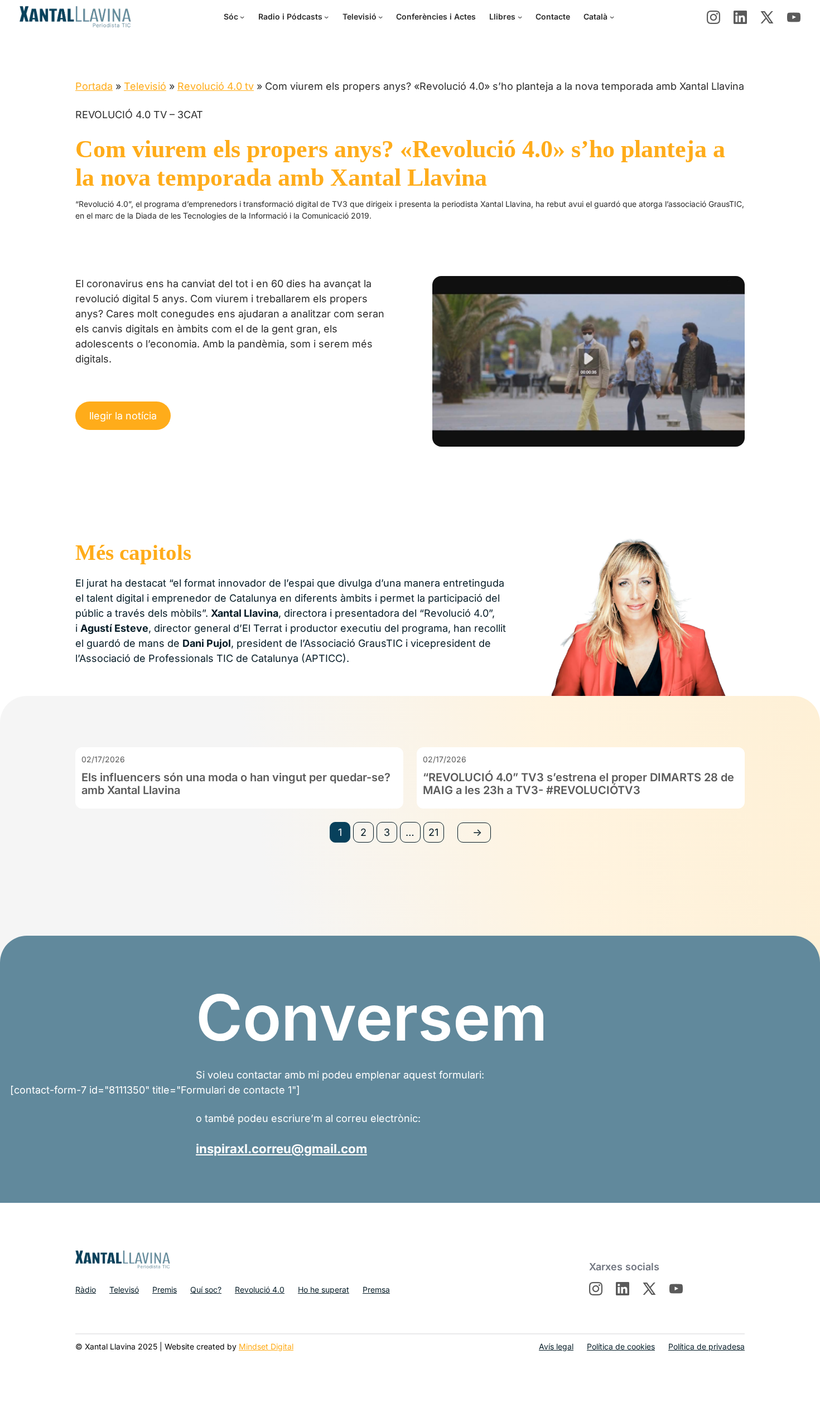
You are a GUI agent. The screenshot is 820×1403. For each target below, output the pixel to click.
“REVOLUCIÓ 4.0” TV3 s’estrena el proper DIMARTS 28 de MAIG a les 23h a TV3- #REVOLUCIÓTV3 (578, 784)
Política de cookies (621, 1346)
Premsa (376, 1289)
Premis (164, 1289)
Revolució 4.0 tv (215, 86)
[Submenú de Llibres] (520, 16)
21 (433, 832)
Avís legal (556, 1346)
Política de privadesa (706, 1346)
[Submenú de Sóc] (242, 16)
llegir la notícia (123, 416)
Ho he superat (323, 1289)
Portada (94, 86)
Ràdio (85, 1289)
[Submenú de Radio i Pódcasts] (326, 16)
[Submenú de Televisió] (380, 16)
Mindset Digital (266, 1346)
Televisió (145, 86)
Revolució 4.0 (259, 1289)
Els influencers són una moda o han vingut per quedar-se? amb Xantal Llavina (235, 784)
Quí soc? (205, 1289)
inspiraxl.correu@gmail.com (281, 1148)
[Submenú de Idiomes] (612, 16)
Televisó (124, 1289)
